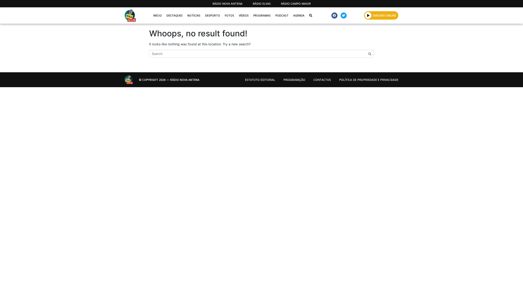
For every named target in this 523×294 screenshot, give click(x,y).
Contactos (322, 80)
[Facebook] (334, 15)
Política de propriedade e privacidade (368, 80)
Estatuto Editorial (260, 80)
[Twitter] (344, 15)
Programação (294, 80)
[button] (368, 15)
